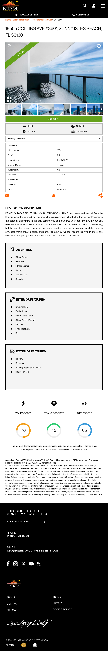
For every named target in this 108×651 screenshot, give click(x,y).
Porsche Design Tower (41, 20)
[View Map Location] (9, 46)
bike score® (84, 413)
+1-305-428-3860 (18, 536)
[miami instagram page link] (15, 563)
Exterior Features (31, 351)
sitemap (12, 610)
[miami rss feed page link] (39, 563)
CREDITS (10, 645)
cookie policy (62, 609)
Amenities (24, 249)
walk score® (23, 413)
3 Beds (30, 126)
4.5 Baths (80, 126)
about (11, 597)
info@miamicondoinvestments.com (32, 551)
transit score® (54, 413)
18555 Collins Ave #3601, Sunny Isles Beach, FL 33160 (53, 31)
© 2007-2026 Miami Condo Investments (27, 640)
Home (8, 20)
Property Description (23, 207)
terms (57, 597)
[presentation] (101, 109)
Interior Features (30, 299)
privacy (58, 603)
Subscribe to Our (27, 512)
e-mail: (32, 549)
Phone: (18, 534)
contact (13, 604)
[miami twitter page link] (23, 564)
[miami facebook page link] (8, 563)
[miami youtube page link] (31, 564)
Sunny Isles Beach (21, 20)
